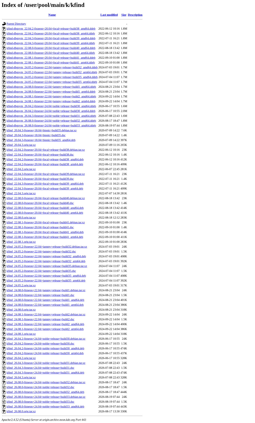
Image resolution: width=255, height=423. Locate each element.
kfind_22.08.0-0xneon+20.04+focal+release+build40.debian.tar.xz (46, 198)
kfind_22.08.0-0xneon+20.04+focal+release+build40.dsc (40, 203)
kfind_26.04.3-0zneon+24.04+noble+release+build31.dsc (40, 367)
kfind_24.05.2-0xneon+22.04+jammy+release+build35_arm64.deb (46, 280)
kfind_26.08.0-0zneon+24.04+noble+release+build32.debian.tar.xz (46, 382)
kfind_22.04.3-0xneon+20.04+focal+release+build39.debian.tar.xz (46, 174)
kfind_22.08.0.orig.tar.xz (21, 217)
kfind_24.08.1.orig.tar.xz (21, 333)
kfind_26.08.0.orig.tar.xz (21, 411)
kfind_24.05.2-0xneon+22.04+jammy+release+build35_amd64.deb (46, 275)
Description (135, 14)
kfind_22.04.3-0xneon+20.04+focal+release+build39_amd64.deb (45, 183)
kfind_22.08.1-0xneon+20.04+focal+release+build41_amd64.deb (45, 232)
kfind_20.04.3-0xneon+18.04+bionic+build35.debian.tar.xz (42, 130)
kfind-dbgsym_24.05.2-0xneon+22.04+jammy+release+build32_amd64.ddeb (52, 67)
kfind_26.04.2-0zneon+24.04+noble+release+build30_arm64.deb (45, 353)
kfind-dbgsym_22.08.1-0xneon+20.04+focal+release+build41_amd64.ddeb (51, 57)
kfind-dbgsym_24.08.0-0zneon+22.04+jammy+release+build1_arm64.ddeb (51, 91)
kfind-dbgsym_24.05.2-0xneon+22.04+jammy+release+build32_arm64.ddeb (52, 72)
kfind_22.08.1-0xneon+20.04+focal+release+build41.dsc (40, 227)
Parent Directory (16, 23)
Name (52, 14)
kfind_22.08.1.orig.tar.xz (21, 241)
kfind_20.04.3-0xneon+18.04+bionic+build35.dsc (36, 135)
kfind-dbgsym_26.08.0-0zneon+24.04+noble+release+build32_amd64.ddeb (51, 120)
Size (123, 14)
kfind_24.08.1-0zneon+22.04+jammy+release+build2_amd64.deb (45, 324)
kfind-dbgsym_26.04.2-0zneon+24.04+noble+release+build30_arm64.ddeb (51, 111)
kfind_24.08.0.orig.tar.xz (21, 309)
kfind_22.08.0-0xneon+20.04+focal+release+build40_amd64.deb (45, 207)
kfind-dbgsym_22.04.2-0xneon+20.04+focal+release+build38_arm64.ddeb (51, 33)
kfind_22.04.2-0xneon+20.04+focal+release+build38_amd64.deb (45, 159)
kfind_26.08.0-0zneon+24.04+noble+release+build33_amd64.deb (45, 406)
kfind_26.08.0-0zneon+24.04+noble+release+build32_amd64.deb (45, 392)
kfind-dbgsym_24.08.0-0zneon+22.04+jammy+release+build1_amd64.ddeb (51, 86)
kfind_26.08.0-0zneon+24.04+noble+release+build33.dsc (40, 401)
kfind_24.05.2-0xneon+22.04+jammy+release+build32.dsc (41, 251)
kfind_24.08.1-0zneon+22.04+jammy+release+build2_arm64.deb (45, 329)
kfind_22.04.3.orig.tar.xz (21, 193)
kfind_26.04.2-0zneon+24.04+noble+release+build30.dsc (40, 343)
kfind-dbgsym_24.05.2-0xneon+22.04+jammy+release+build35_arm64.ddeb (52, 81)
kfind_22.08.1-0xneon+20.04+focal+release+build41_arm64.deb (45, 237)
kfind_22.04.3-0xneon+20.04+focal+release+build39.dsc (40, 178)
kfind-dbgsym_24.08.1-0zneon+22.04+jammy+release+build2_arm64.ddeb (51, 101)
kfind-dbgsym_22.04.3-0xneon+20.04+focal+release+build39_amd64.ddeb (51, 38)
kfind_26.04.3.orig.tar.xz (21, 377)
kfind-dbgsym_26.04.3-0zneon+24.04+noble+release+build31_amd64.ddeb (51, 115)
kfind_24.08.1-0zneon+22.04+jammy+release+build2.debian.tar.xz (46, 314)
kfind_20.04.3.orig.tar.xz (21, 144)
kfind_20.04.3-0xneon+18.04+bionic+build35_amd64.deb (41, 140)
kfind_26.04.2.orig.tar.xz (21, 358)
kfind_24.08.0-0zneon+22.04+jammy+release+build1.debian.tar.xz (46, 290)
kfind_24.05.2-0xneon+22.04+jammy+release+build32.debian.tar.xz (47, 246)
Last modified (109, 14)
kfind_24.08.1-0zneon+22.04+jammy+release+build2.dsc (40, 319)
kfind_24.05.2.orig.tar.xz (21, 285)
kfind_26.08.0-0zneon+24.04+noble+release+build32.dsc (40, 387)
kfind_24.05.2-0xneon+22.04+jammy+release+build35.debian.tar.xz (47, 266)
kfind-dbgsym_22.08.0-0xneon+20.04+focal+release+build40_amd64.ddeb (51, 48)
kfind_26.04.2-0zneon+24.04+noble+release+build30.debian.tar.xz (46, 338)
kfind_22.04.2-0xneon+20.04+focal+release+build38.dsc (40, 154)
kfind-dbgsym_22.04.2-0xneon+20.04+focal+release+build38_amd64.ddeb (51, 28)
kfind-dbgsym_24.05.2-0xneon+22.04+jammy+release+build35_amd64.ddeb (52, 77)
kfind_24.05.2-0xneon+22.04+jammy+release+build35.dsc (41, 270)
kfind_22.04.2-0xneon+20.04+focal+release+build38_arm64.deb (45, 164)
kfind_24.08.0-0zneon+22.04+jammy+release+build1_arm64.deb (45, 304)
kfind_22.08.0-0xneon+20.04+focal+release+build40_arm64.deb (45, 212)
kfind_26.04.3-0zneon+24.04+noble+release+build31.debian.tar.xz (46, 362)
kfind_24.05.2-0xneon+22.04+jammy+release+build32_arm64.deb (46, 261)
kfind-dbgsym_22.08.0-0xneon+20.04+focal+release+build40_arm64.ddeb (51, 52)
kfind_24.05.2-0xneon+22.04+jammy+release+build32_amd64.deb (46, 256)
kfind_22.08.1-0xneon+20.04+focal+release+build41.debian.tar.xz (46, 222)
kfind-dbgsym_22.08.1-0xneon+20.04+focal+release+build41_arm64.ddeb (51, 62)
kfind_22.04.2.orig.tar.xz (21, 169)
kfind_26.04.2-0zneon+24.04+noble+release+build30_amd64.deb (45, 348)
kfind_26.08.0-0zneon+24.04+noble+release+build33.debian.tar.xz (46, 396)
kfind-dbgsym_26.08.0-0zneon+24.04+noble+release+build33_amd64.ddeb (51, 125)
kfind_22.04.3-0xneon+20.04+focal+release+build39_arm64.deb (45, 188)
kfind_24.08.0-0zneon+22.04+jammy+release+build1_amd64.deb (45, 300)
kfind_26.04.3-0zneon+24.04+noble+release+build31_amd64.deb (45, 372)
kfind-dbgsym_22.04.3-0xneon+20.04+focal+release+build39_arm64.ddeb (51, 43)
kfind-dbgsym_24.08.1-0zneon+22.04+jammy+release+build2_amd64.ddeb (51, 96)
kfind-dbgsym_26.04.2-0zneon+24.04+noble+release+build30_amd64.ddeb (51, 106)
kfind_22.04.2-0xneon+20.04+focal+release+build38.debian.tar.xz (46, 149)
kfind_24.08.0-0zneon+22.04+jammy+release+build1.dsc (40, 295)
